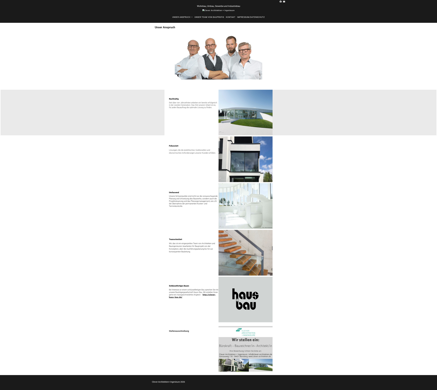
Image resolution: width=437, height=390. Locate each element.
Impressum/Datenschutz (251, 17)
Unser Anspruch (181, 17)
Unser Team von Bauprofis (209, 17)
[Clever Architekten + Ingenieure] (218, 10)
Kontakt (230, 17)
